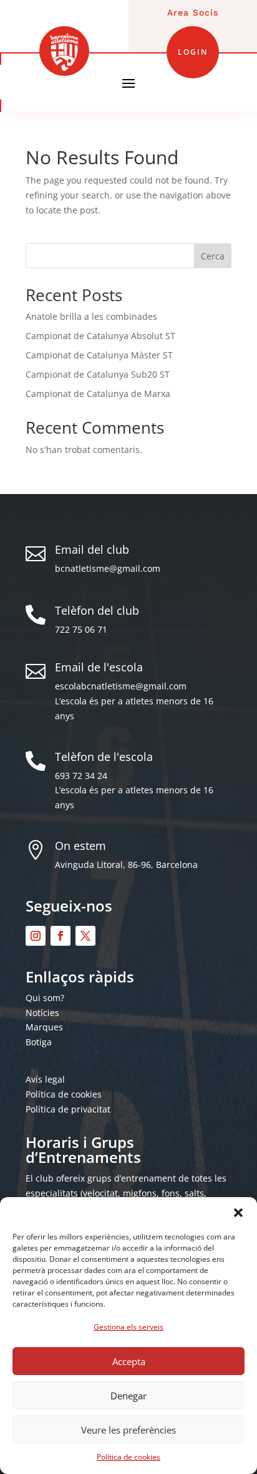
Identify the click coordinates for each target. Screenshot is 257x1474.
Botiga (39, 1042)
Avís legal (45, 1079)
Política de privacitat (68, 1109)
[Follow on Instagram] (36, 936)
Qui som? (45, 998)
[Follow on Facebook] (60, 936)
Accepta (128, 1361)
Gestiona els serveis (128, 1327)
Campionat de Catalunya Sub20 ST (98, 374)
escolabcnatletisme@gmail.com (121, 686)
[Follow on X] (85, 936)
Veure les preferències (128, 1430)
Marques (44, 1027)
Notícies (42, 1013)
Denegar (128, 1395)
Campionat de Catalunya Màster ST (99, 355)
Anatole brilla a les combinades (91, 316)
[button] (238, 1212)
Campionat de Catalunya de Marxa (98, 393)
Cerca (213, 256)
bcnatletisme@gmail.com (107, 568)
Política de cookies (128, 1457)
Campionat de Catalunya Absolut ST (100, 336)
